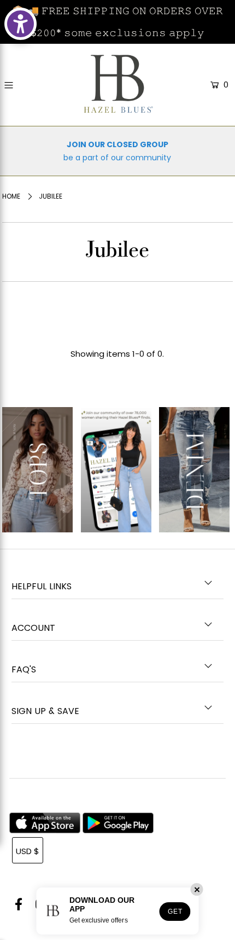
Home (11, 196)
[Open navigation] (23, 85)
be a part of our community (117, 157)
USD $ (27, 851)
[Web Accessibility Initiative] (20, 23)
